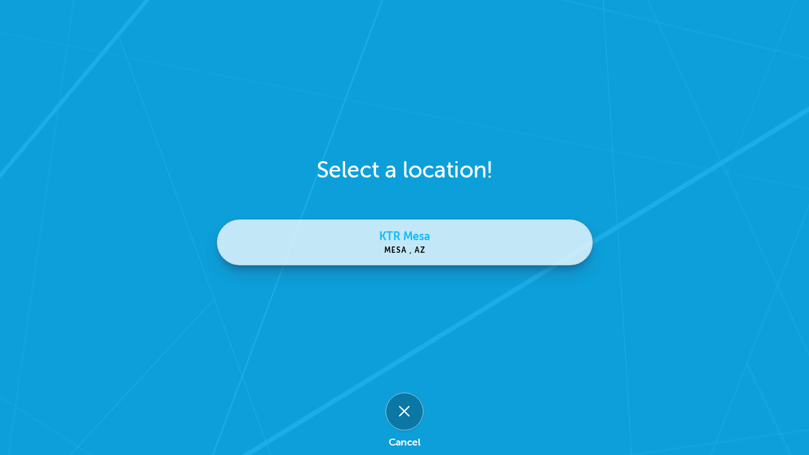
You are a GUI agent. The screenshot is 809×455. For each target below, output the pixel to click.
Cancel (404, 442)
